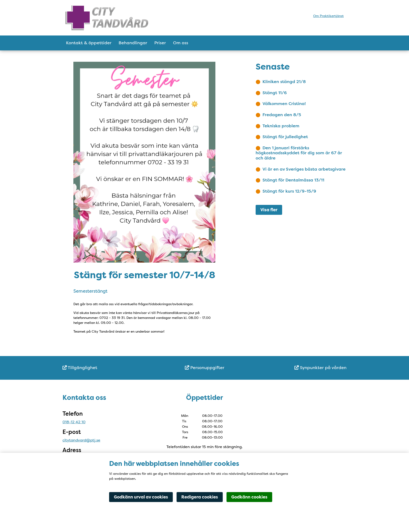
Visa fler (268, 210)
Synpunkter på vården (323, 367)
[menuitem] (109, 368)
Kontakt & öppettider (88, 43)
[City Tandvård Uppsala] (106, 17)
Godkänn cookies (249, 497)
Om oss (180, 43)
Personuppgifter (206, 367)
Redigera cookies (199, 497)
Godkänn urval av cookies (141, 497)
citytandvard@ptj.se (81, 440)
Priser (160, 43)
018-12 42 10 (73, 421)
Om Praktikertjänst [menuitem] (328, 16)
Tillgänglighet (82, 367)
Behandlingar (133, 43)
